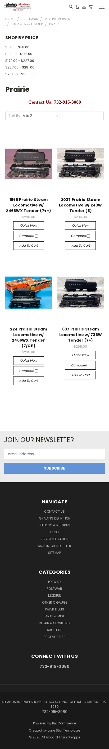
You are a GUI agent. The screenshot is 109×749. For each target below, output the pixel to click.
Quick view (28, 225)
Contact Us (54, 511)
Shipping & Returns (54, 525)
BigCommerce (64, 723)
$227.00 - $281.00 (19, 67)
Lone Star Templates (64, 730)
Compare (27, 235)
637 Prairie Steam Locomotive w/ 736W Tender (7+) (80, 335)
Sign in (44, 546)
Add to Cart (28, 245)
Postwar (54, 588)
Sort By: (14, 115)
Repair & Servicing (54, 623)
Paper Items (54, 609)
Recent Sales (55, 637)
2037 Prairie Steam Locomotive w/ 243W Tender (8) (80, 205)
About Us (54, 630)
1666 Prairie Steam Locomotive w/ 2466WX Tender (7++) (28, 205)
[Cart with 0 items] (90, 6)
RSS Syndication (54, 539)
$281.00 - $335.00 (20, 74)
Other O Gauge (54, 602)
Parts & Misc (55, 616)
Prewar (54, 582)
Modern (54, 595)
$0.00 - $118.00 (17, 47)
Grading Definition (54, 518)
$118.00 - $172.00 (18, 53)
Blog (54, 532)
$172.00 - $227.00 (19, 60)
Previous (8, 744)
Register (63, 546)
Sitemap (54, 552)
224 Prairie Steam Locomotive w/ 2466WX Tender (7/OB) (28, 337)
